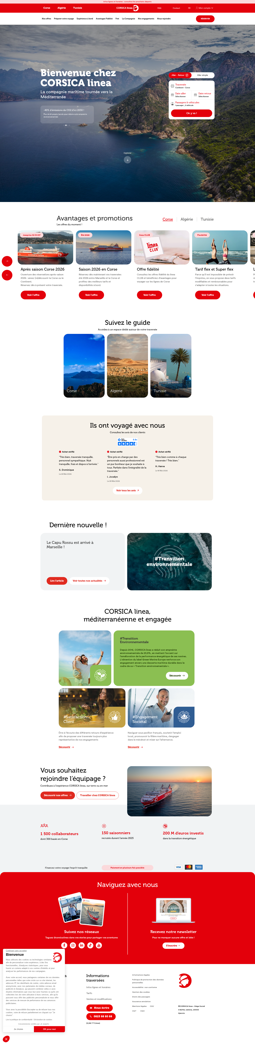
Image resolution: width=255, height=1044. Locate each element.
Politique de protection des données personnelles (148, 981)
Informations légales (141, 975)
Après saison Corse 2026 (42, 269)
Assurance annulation (141, 1001)
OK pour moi (49, 1029)
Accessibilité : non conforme (144, 987)
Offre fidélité (148, 269)
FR (189, 8)
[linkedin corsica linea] (81, 948)
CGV (152, 1006)
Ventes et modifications (99, 999)
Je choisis (18, 1029)
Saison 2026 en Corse (98, 269)
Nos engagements (146, 19)
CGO (142, 1011)
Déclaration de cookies (43, 1020)
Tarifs (89, 993)
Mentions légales (139, 1006)
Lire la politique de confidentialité (19, 1020)
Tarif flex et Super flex (214, 269)
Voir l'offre (33, 295)
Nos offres (46, 19)
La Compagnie (128, 19)
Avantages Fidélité (104, 19)
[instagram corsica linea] (73, 948)
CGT (134, 1011)
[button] (6, 1039)
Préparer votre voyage (64, 19)
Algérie (62, 7)
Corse (46, 7)
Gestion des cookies (141, 992)
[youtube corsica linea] (98, 948)
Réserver (205, 19)
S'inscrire (171, 945)
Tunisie (77, 7)
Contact (176, 8)
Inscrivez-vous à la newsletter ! (61, 110)
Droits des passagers (141, 997)
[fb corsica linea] (64, 948)
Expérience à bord (85, 19)
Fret (117, 19)
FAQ (159, 8)
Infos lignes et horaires (98, 987)
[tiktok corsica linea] (90, 948)
